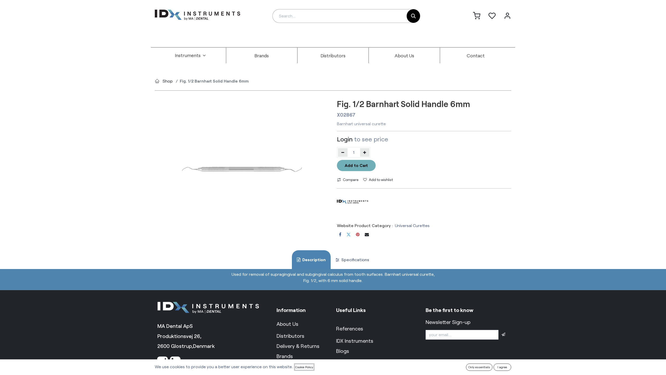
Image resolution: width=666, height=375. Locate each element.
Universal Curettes (412, 225)
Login (345, 139)
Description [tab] (314, 259)
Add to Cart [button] (356, 165)
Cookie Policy (304, 367)
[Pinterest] (358, 234)
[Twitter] (349, 234)
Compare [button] (350, 179)
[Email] (367, 234)
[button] (503, 334)
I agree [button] (502, 367)
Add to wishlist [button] (381, 179)
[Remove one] (343, 152)
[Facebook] (340, 234)
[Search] (413, 16)
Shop (168, 80)
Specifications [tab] (354, 259)
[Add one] (365, 152)
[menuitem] (190, 55)
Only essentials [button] (479, 367)
